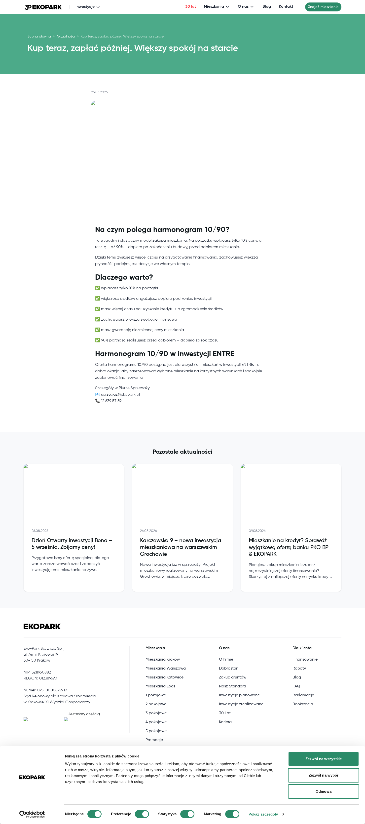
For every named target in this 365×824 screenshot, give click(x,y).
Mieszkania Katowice (164, 677)
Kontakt (286, 7)
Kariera (225, 722)
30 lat (190, 7)
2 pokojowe (156, 704)
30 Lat (225, 713)
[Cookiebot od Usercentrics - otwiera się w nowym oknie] (32, 814)
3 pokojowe (156, 713)
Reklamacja (303, 695)
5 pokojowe (156, 731)
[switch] (142, 814)
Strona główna (39, 36)
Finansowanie (305, 660)
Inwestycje (85, 7)
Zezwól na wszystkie (323, 759)
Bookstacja (302, 704)
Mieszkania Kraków (163, 660)
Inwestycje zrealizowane (241, 704)
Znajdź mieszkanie (323, 7)
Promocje (154, 740)
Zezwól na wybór (324, 775)
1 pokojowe (156, 695)
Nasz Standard (232, 686)
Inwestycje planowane (239, 695)
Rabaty (299, 669)
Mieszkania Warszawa (166, 669)
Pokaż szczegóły (263, 814)
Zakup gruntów (232, 677)
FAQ (296, 686)
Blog (266, 7)
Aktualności (66, 36)
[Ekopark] (43, 7)
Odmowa (323, 791)
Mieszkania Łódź (161, 686)
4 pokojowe (156, 722)
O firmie (226, 660)
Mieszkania (214, 7)
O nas (243, 7)
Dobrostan (228, 669)
